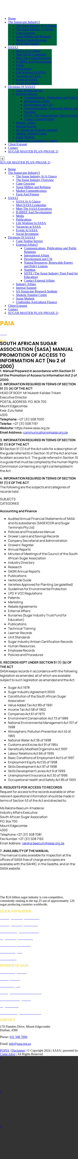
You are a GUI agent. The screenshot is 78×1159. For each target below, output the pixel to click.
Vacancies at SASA (28, 76)
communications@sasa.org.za (45, 432)
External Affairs (27, 94)
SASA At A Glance (28, 51)
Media (20, 65)
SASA (13, 47)
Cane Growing (25, 33)
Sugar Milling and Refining (33, 36)
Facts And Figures (27, 43)
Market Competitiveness (31, 40)
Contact (13, 148)
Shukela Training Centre (31, 133)
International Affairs (36, 101)
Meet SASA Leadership (31, 54)
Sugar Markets (25, 137)
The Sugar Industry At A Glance (36, 25)
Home (12, 18)
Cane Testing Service (29, 90)
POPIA (4, 1050)
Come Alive (7, 1054)
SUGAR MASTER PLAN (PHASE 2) (33, 151)
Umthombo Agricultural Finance (36, 140)
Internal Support (26, 126)
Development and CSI (38, 104)
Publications (23, 68)
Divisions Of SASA (21, 86)
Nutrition (29, 112)
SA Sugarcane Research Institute (36, 130)
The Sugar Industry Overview (35, 29)
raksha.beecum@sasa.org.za (43, 843)
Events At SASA (27, 79)
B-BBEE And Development (34, 61)
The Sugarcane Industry (24, 22)
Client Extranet (17, 144)
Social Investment (27, 83)
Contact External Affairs (39, 119)
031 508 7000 (18, 1037)
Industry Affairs (26, 122)
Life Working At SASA (31, 72)
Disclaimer (18, 1050)
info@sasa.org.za (20, 1043)
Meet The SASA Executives (34, 58)
